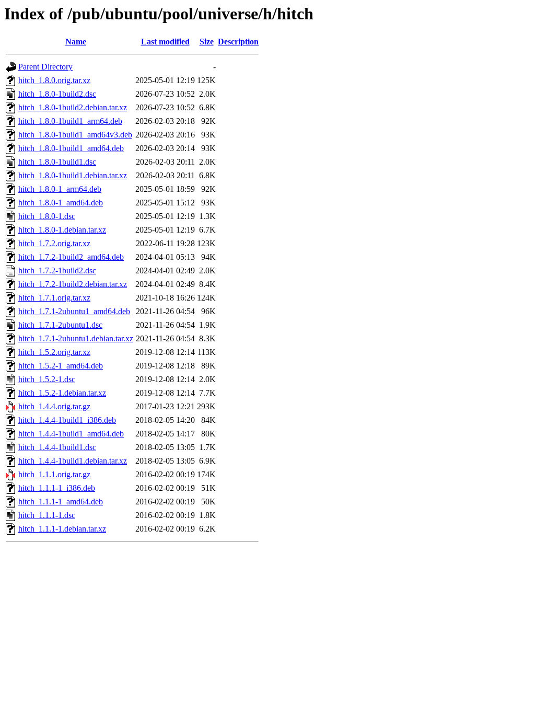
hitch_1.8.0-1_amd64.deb (60, 202)
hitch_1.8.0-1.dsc (46, 216)
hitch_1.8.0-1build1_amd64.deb (71, 148)
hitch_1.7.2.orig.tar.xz (54, 243)
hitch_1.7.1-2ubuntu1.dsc (60, 324)
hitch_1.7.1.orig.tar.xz (54, 297)
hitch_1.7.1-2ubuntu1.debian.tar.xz (75, 338)
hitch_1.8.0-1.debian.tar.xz (62, 229)
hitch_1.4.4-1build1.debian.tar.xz (72, 460)
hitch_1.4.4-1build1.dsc (57, 447)
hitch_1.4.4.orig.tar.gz (54, 406)
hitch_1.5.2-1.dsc (46, 379)
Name (75, 41)
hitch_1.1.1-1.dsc (46, 515)
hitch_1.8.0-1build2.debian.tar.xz (72, 107)
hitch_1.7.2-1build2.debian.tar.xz (72, 284)
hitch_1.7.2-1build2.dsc (57, 270)
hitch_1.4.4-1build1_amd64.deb (71, 433)
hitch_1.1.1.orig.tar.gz (54, 474)
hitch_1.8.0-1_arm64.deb (59, 189)
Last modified (165, 41)
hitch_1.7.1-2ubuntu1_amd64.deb (74, 311)
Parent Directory (45, 66)
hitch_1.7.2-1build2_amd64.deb (71, 256)
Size (207, 41)
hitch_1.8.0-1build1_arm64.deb (70, 121)
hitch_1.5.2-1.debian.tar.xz (62, 392)
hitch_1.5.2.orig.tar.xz (54, 352)
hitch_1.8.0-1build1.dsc (57, 161)
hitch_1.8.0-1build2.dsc (57, 93)
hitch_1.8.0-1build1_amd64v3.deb (75, 134)
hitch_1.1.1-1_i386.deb (56, 487)
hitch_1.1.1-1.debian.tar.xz (62, 528)
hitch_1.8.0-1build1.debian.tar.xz (72, 175)
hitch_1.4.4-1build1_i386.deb (67, 420)
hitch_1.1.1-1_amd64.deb (60, 501)
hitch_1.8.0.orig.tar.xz (54, 80)
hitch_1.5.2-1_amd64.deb (60, 365)
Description (238, 41)
